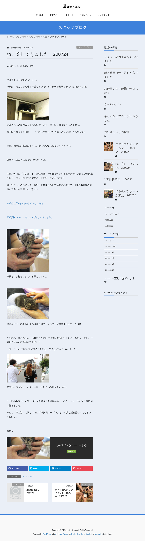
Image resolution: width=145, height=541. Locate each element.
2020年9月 (110, 252)
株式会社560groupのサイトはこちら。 (26, 203)
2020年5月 (110, 270)
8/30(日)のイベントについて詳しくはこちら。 (30, 217)
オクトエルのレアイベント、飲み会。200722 (64, 493)
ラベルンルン (112, 104)
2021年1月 (110, 240)
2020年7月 (110, 258)
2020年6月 (110, 264)
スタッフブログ (84, 47)
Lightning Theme (61, 534)
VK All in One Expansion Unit (81, 534)
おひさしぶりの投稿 (117, 132)
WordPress (47, 534)
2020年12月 (110, 246)
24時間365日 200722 (118, 179)
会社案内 (109, 226)
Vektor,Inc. (99, 534)
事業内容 (109, 220)
